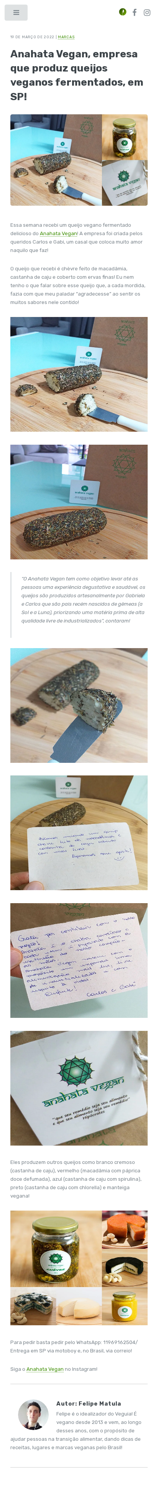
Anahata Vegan (58, 233)
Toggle (16, 14)
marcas (66, 37)
